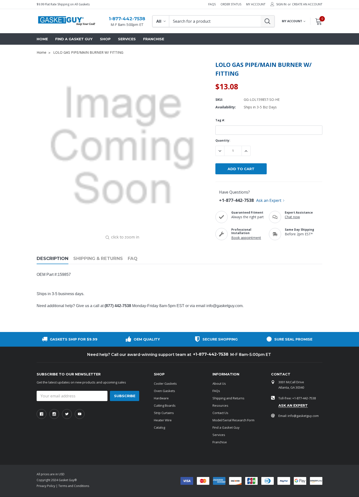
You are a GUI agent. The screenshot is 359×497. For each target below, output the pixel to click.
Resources (220, 405)
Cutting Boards (165, 405)
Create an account (307, 4)
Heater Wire (163, 420)
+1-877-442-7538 (236, 200)
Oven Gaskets (164, 391)
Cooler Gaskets (165, 383)
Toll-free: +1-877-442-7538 (297, 398)
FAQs (212, 4)
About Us (219, 383)
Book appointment (246, 237)
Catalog (159, 427)
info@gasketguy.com (224, 306)
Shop (105, 39)
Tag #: (220, 120)
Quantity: (222, 140)
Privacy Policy (46, 486)
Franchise (219, 442)
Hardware (161, 398)
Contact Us (220, 413)
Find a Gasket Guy (226, 427)
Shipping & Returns (98, 258)
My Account (255, 4)
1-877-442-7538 (127, 18)
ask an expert (293, 405)
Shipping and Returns (228, 398)
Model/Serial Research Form (233, 420)
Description (52, 258)
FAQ (132, 258)
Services (218, 435)
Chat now (292, 217)
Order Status (231, 4)
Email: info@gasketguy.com (298, 416)
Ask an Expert (268, 200)
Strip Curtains (164, 413)
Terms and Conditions (73, 486)
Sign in (281, 4)
